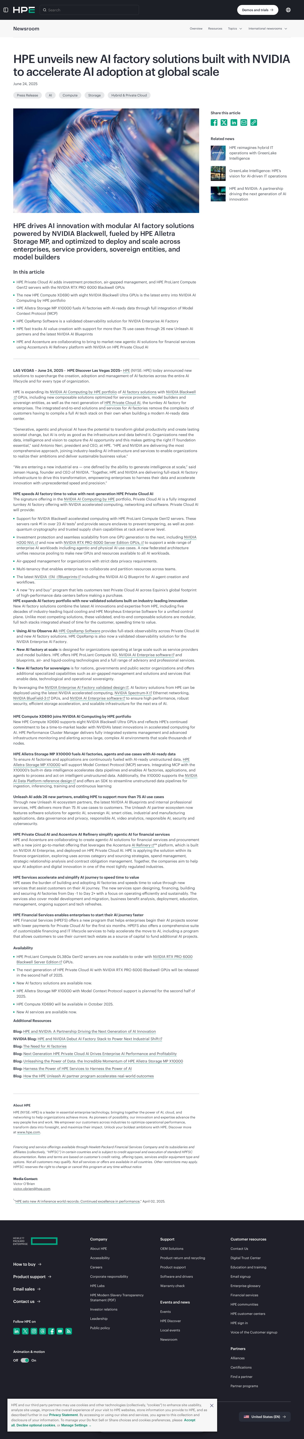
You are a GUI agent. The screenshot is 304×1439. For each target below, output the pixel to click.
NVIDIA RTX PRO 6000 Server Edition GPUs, (102, 542)
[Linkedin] (16, 1331)
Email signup (241, 1276)
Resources (215, 28)
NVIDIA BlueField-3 (29, 698)
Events (165, 1311)
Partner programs (244, 1386)
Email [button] (24, 1289)
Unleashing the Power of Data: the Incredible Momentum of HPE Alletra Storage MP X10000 (103, 1061)
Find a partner (242, 1377)
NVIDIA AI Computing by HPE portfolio (83, 392)
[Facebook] (51, 1331)
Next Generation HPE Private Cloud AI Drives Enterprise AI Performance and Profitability (100, 1053)
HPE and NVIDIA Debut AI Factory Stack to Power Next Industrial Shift (98, 1038)
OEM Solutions (171, 1248)
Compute (70, 95)
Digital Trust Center (246, 1258)
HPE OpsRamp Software (79, 631)
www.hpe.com (28, 1132)
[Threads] (42, 1331)
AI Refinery (141, 845)
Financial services (244, 1295)
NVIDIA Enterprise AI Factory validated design (85, 687)
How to (24, 1264)
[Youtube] (60, 1331)
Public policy (100, 1328)
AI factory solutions (139, 392)
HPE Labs (97, 1286)
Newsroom (168, 1339)
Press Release (27, 95)
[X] (25, 1331)
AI (50, 95)
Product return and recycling (182, 1258)
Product (29, 1276)
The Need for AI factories (45, 1046)
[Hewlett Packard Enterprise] (24, 10)
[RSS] (68, 1331)
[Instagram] (34, 1331)
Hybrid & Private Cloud (129, 95)
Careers (96, 1267)
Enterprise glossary (245, 1286)
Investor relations (103, 1309)
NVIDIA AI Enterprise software (145, 654)
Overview (196, 28)
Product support (173, 1267)
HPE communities (244, 1304)
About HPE (98, 1248)
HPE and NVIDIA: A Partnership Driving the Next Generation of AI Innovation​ (89, 1031)
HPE (126, 370)
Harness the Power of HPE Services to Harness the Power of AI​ (77, 1068)
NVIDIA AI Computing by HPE (89, 499)
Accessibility (100, 1258)
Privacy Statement (63, 1415)
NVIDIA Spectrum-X (131, 692)
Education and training (248, 1267)
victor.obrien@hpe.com (31, 1189)
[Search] (44, 9)
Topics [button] (232, 28)
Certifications (241, 1367)
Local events (170, 1330)
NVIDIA (41, 576)
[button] (211, 1405)
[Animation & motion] (25, 1360)
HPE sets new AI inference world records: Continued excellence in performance (78, 1201)
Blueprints (68, 576)
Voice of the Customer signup (254, 1332)
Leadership (99, 1319)
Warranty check (172, 1286)
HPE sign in (239, 1323)
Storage (94, 95)
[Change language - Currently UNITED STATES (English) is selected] (288, 9)
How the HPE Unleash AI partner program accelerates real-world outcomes (88, 1076)
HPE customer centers (248, 1314)
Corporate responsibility (109, 1276)
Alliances (238, 1358)
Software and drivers (176, 1276)
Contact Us (239, 1248)
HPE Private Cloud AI (122, 402)
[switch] (22, 1360)
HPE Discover (170, 1321)
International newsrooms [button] (265, 28)
